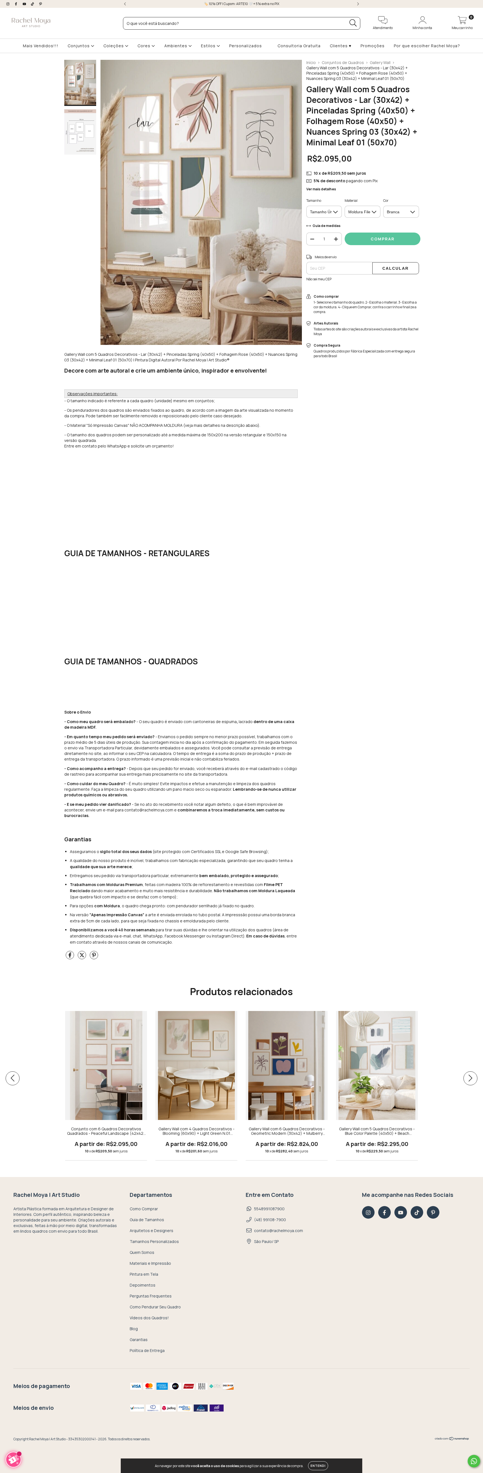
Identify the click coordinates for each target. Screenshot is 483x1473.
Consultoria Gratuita (299, 45)
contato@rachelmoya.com (278, 1230)
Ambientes (176, 45)
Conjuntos (79, 45)
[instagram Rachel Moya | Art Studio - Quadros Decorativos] (8, 3)
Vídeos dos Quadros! (149, 1317)
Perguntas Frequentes (151, 1296)
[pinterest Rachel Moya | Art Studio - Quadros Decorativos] (40, 3)
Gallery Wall (380, 62)
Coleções (114, 45)
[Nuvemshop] (452, 1439)
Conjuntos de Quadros (343, 62)
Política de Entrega (147, 1350)
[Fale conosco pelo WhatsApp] (474, 1461)
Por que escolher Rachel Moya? (427, 45)
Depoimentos (142, 1285)
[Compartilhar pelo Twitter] (82, 957)
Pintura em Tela (144, 1274)
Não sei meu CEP (319, 279)
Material (351, 200)
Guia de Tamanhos (147, 1219)
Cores (144, 45)
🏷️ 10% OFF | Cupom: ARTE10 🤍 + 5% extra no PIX (241, 3)
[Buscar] (353, 23)
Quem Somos (142, 1252)
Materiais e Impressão (150, 1263)
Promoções (373, 45)
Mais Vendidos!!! (40, 45)
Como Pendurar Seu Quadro (155, 1306)
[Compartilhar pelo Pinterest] (94, 957)
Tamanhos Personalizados (154, 1241)
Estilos (209, 45)
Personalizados (245, 45)
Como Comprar (144, 1208)
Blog (134, 1328)
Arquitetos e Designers (151, 1230)
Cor (386, 200)
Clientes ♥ (340, 45)
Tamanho (313, 200)
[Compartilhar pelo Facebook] (70, 957)
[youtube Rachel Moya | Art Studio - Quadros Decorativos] (25, 3)
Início (311, 62)
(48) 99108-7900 (270, 1219)
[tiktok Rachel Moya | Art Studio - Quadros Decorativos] (33, 3)
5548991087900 (269, 1208)
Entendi (318, 1466)
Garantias (139, 1339)
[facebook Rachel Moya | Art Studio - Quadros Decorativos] (16, 3)
